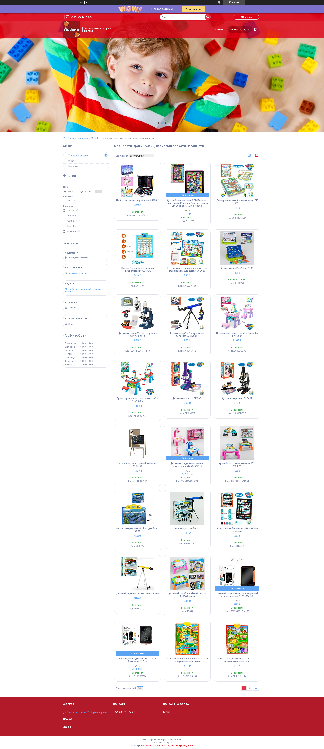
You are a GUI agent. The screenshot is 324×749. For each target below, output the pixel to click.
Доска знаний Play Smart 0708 (237, 268)
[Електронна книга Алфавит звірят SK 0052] (237, 180)
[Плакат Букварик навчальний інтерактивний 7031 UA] (137, 248)
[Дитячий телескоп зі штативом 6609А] (137, 573)
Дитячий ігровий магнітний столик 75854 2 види (187, 595)
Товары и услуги (240, 29)
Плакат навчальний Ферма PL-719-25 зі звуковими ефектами (237, 660)
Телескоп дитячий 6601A (187, 528)
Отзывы (73, 166)
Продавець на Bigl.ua (162, 743)
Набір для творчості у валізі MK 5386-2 (137, 200)
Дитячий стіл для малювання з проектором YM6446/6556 (187, 464)
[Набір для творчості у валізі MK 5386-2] (137, 180)
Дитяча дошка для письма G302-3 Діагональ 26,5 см (137, 660)
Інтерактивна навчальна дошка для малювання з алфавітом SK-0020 (187, 269)
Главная (219, 29)
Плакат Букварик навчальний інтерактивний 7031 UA (137, 269)
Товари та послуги (78, 138)
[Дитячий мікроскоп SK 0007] (237, 378)
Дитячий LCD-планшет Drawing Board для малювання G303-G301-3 (237, 595)
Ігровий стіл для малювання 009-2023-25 (237, 464)
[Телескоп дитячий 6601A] (187, 508)
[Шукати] (208, 17)
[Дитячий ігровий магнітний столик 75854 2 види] (187, 573)
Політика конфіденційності (180, 746)
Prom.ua (178, 740)
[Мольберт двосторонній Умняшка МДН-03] (137, 443)
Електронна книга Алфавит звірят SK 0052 (237, 201)
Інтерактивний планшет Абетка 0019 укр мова (237, 529)
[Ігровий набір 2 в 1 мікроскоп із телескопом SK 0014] (187, 313)
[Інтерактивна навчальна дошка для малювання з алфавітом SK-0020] (187, 248)
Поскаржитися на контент (152, 746)
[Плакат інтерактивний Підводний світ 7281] (137, 508)
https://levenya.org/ (78, 273)
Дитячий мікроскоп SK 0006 (187, 398)
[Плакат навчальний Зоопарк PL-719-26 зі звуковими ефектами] (187, 639)
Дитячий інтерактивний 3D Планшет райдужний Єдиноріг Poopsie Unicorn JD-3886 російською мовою (187, 203)
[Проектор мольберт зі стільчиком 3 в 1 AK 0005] (137, 378)
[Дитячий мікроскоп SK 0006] (187, 378)
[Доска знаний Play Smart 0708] (237, 248)
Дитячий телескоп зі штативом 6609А (137, 593)
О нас (71, 160)
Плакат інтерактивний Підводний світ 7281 (137, 529)
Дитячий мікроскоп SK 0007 (237, 398)
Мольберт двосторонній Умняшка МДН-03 (138, 464)
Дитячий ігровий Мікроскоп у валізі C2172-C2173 (137, 334)
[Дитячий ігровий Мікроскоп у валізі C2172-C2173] (137, 313)
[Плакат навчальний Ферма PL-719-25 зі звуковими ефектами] (237, 639)
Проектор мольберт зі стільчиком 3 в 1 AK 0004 (237, 334)
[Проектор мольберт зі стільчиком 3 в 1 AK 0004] (237, 313)
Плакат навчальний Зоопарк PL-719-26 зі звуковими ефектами (187, 660)
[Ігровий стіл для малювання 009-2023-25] (237, 443)
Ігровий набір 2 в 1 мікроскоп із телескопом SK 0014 (187, 334)
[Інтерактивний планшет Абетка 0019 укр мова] (237, 508)
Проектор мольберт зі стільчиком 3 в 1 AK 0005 (137, 399)
